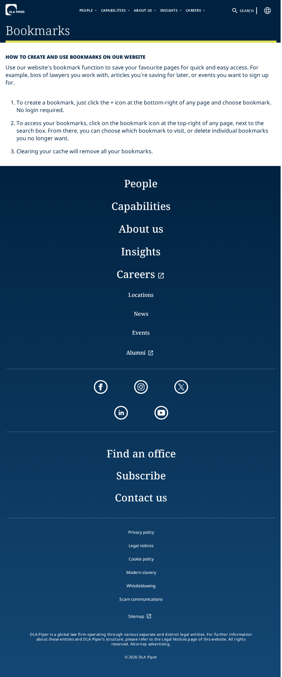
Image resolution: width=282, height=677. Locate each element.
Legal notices (141, 545)
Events (141, 332)
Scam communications (141, 599)
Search (246, 10)
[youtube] (161, 413)
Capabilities (113, 10)
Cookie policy (141, 559)
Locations (140, 295)
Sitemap (136, 616)
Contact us (141, 497)
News (141, 314)
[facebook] (101, 387)
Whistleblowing (141, 586)
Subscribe (141, 475)
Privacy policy (141, 532)
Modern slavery (141, 572)
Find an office (141, 453)
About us (143, 10)
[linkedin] (121, 413)
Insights (169, 10)
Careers (193, 10)
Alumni (135, 352)
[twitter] (181, 387)
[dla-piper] (26, 9)
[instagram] (141, 387)
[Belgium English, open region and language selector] (267, 10)
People (86, 10)
